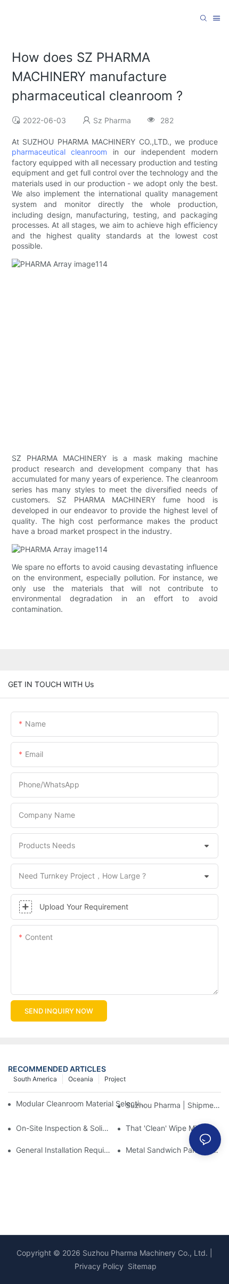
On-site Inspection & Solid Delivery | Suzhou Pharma (63, 1128)
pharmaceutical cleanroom (60, 151)
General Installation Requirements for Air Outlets (63, 1149)
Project (115, 1079)
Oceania (80, 1079)
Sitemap (141, 1266)
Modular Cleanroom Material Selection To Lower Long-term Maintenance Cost (82, 1103)
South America (35, 1079)
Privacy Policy (99, 1266)
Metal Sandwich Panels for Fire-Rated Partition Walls (173, 1149)
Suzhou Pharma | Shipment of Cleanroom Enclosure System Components (173, 1105)
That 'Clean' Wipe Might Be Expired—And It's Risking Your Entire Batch (173, 1128)
